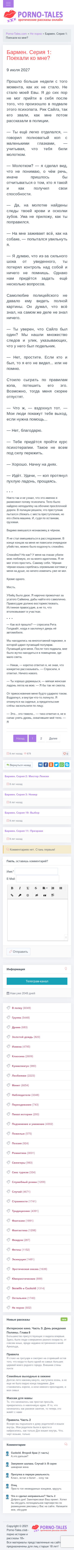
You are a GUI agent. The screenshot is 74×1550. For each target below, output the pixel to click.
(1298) (24, 1230)
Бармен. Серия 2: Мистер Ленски (27, 776)
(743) (25, 1104)
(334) (24, 1172)
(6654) (20, 1085)
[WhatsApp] (61, 764)
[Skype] (67, 764)
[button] (12, 888)
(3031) (23, 1153)
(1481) (23, 1259)
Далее (53, 738)
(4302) (32, 1124)
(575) (22, 1133)
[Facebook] (45, 764)
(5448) (21, 1017)
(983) (22, 1162)
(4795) (21, 1046)
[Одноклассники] (51, 764)
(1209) (29, 1182)
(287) (21, 1240)
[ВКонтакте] (40, 764)
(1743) (23, 1298)
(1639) (29, 1269)
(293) (25, 1114)
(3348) (25, 1095)
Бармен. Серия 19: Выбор (22, 812)
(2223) (23, 1075)
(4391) (25, 1211)
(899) (27, 1278)
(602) (21, 1307)
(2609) (22, 1056)
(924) (20, 1143)
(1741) (24, 1201)
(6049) (21, 1008)
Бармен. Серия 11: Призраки (24, 831)
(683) (20, 1027)
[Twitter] (56, 764)
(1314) (28, 1288)
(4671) (21, 1191)
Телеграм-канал (37, 981)
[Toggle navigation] (8, 4)
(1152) (21, 1249)
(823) (26, 1037)
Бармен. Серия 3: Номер (21, 794)
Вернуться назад (20, 765)
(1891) (23, 1220)
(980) (24, 1066)
